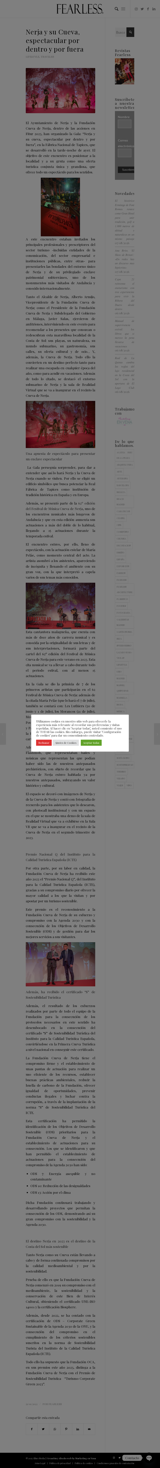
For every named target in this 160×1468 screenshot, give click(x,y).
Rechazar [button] (43, 742)
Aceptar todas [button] (91, 742)
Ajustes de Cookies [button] (65, 742)
